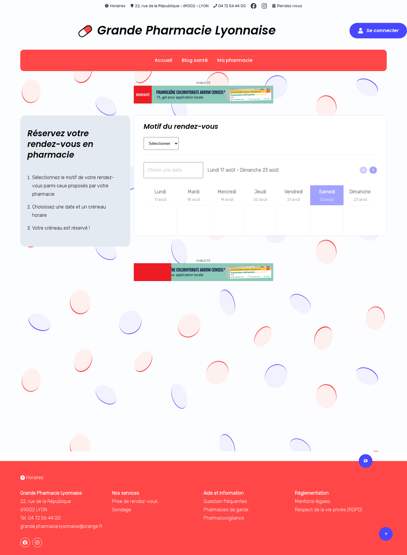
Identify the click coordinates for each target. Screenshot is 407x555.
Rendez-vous (289, 6)
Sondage (121, 509)
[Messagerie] (365, 461)
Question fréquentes (225, 501)
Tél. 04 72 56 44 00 (40, 518)
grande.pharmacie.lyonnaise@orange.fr (61, 526)
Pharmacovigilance (224, 518)
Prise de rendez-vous (135, 501)
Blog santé (195, 60)
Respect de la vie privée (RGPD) (328, 509)
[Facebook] (253, 6)
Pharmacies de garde (226, 509)
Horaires (117, 6)
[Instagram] (264, 6)
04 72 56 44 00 (232, 6)
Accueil (163, 60)
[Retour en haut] (386, 534)
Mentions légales (312, 501)
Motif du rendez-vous (181, 126)
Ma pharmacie (234, 60)
